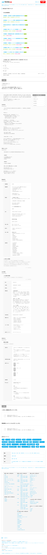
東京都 (26, 481)
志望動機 (20, 541)
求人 (5, 545)
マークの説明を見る (28, 267)
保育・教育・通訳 (7, 482)
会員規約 (3, 553)
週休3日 (24, 439)
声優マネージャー (22, 444)
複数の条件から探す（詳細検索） (34, 502)
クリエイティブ (7, 485)
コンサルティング (32, 490)
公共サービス (6, 494)
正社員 (19, 446)
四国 (18, 502)
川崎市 (24, 485)
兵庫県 (21, 495)
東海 (18, 490)
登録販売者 (8, 444)
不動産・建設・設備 (32, 491)
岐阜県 (21, 490)
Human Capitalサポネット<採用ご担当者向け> (36, 553)
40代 (3, 439)
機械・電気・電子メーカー (33, 476)
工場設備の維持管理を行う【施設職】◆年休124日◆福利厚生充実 (14, 24)
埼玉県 (21, 481)
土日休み (31, 508)
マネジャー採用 (20, 528)
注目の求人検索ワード (13, 446)
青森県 (21, 476)
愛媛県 (26, 502)
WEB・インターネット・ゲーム (9, 486)
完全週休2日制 (19, 520)
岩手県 (24, 476)
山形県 (24, 477)
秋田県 (21, 477)
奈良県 (24, 495)
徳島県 (21, 502)
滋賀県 (21, 494)
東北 (18, 476)
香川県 (24, 502)
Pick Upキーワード (9, 545)
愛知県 (26, 490)
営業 (9, 4)
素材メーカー (32, 477)
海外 (18, 510)
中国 (18, 498)
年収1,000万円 (19, 439)
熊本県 (21, 506)
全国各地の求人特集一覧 (33, 503)
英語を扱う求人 (10, 550)
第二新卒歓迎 (14, 461)
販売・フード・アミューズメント (9, 478)
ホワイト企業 (8, 439)
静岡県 (24, 490)
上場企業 (19, 527)
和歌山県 (27, 495)
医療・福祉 (6, 481)
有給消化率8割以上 (20, 515)
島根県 (24, 498)
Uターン (27, 541)
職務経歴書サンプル (9, 541)
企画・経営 (6, 476)
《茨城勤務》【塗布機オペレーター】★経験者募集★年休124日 (13, 38)
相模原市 (27, 485)
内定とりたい (29, 439)
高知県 (21, 503)
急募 (18, 514)
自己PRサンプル (16, 541)
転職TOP (3, 4)
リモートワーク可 (34, 461)
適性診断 (23, 541)
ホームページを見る (16, 383)
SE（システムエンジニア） (37, 439)
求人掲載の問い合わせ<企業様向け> (24, 553)
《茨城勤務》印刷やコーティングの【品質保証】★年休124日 (13, 47)
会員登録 (43, 2)
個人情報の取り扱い (8, 553)
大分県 (24, 506)
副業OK (19, 519)
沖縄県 (24, 507)
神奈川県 (22, 482)
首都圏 (18, 481)
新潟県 (21, 486)
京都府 (24, 494)
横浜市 (21, 485)
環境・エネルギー (32, 494)
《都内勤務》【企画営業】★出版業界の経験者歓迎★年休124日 (13, 15)
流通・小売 (31, 485)
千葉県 (24, 481)
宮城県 (26, 476)
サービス (31, 482)
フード (31, 486)
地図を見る (15, 389)
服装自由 (19, 523)
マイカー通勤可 (20, 524)
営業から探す (6, 4)
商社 (31, 481)
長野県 (26, 486)
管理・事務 (6, 477)
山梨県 (24, 486)
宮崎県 (26, 506)
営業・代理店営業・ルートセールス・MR (15, 4)
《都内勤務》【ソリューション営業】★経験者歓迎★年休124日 (13, 20)
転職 (2, 545)
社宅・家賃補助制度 (28, 461)
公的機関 (31, 495)
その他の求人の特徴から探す (21, 529)
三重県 (21, 491)
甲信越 (18, 486)
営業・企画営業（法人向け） (24, 4)
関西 (18, 494)
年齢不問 (13, 439)
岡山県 (26, 498)
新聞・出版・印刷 (14, 458)
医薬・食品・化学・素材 (8, 491)
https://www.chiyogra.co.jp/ (17, 332)
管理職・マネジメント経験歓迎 (20, 461)
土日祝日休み (42, 446)
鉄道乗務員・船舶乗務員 (31, 444)
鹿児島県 (22, 507)
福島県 (26, 477)
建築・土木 (6, 490)
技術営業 (4, 444)
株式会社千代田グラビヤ (31, 4)
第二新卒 (33, 446)
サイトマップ (13, 553)
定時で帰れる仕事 (5, 446)
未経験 (38, 446)
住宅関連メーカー (32, 478)
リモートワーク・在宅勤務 (26, 446)
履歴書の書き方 (4, 541)
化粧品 (38, 444)
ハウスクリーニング (15, 444)
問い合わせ (17, 553)
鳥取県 (21, 498)
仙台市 (21, 478)
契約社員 (6, 499)
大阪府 (26, 494)
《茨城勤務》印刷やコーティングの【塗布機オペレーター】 (13, 29)
